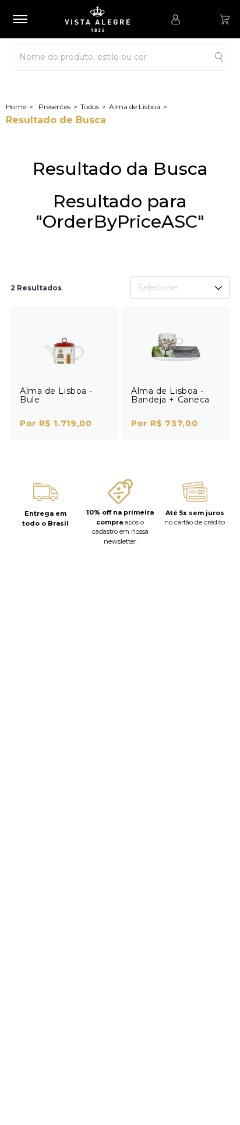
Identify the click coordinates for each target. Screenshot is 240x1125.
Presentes (54, 106)
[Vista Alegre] (103, 19)
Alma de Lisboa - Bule (56, 395)
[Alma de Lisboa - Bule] (64, 346)
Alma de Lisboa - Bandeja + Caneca (170, 395)
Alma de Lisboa (134, 106)
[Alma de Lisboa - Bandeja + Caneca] (175, 346)
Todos (89, 106)
